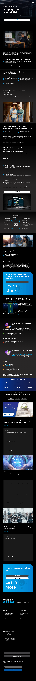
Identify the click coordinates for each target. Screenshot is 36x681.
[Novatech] (8, 599)
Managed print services (9, 366)
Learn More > (6, 387)
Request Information (17, 19)
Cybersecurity (7, 365)
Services (4, 27)
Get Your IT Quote (17, 191)
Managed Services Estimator (8, 154)
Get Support (17, 652)
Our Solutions (17, 575)
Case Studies (10, 398)
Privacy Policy (26, 602)
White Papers (24, 398)
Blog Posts (18, 398)
